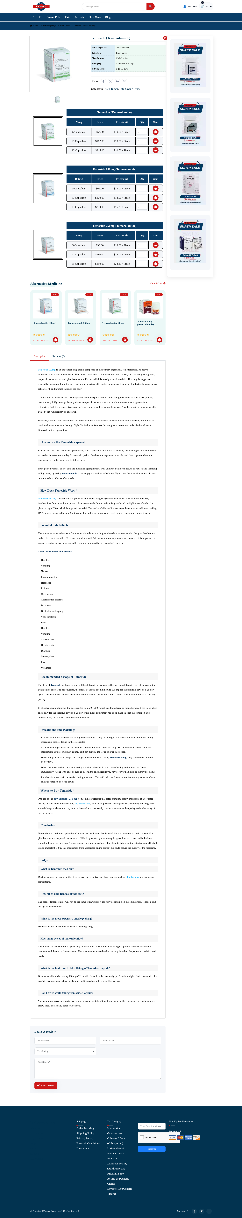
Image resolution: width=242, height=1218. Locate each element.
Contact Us (36, 1133)
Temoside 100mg (46, 369)
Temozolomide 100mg (44, 323)
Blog (108, 17)
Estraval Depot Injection (115, 1156)
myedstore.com (82, 803)
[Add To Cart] (55, 340)
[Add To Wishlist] (165, 38)
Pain (67, 17)
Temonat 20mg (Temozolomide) (145, 323)
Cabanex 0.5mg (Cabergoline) (116, 1141)
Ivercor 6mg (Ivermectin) (114, 1131)
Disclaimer (82, 1148)
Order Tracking (85, 1128)
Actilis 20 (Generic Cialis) (118, 1181)
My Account (37, 1138)
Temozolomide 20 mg (113, 323)
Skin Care (95, 17)
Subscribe (151, 1149)
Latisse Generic (116, 1148)
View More (156, 283)
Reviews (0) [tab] (59, 356)
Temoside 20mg (118, 757)
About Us (35, 1128)
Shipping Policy (85, 1133)
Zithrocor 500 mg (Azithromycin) (117, 1166)
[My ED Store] (41, 6)
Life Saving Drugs (48, 26)
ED (32, 17)
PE (40, 17)
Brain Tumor (65, 26)
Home (35, 26)
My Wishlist (37, 1158)
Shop (33, 1148)
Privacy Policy (84, 1138)
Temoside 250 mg (47, 498)
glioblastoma (132, 876)
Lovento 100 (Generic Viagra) (119, 1191)
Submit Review (47, 1085)
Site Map (35, 1153)
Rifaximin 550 (115, 1173)
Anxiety (79, 17)
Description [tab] (40, 356)
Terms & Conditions (88, 1143)
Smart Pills (53, 17)
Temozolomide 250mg (79, 323)
